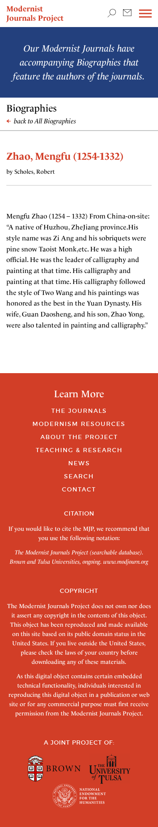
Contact (79, 489)
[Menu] (145, 14)
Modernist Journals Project (35, 13)
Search (79, 476)
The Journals (79, 411)
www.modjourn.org (125, 561)
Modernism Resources (79, 424)
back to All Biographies (44, 121)
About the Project (79, 437)
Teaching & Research (79, 450)
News (79, 463)
